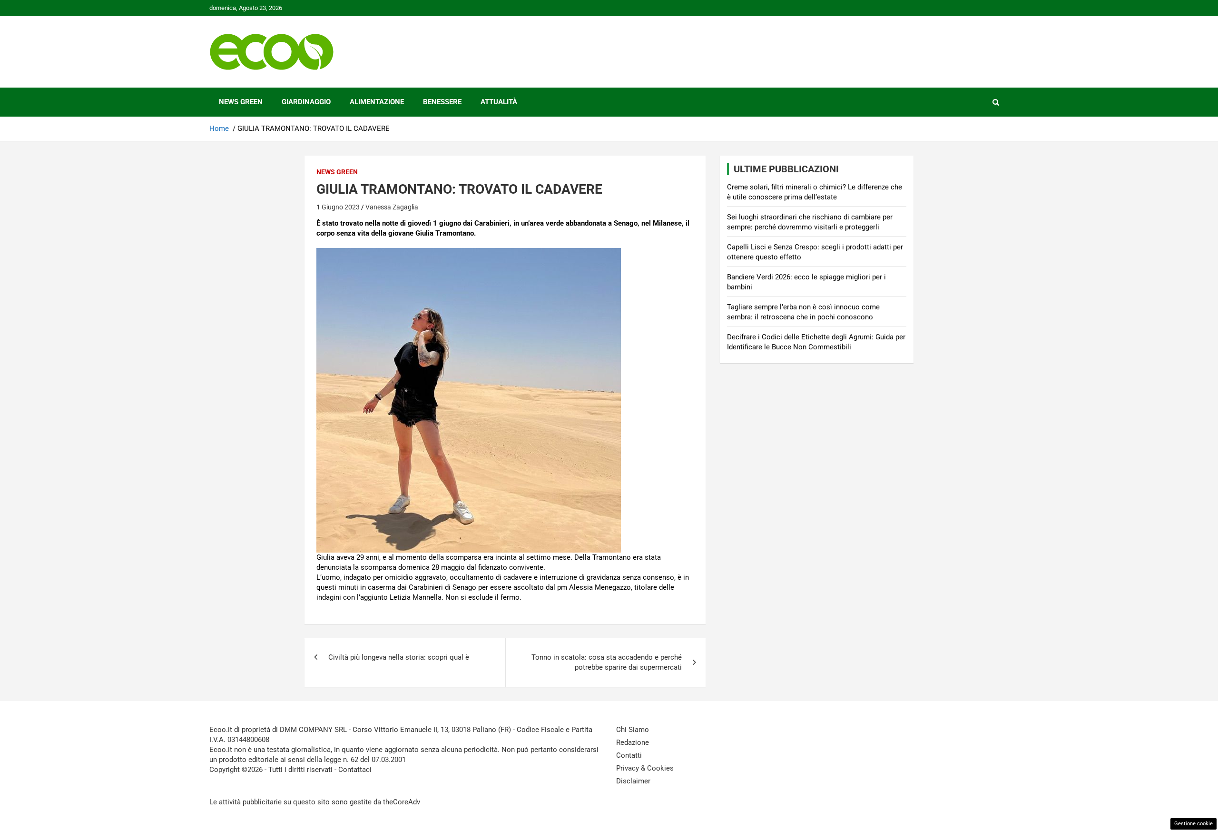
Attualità (499, 102)
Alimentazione (377, 102)
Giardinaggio (306, 102)
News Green (241, 102)
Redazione (632, 742)
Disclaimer (633, 781)
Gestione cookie (1193, 824)
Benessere (442, 102)
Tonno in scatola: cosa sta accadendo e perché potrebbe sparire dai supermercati (606, 662)
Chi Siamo (632, 729)
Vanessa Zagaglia (391, 207)
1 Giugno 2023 (338, 207)
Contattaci (355, 769)
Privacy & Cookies (645, 768)
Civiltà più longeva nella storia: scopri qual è (398, 657)
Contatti (629, 755)
